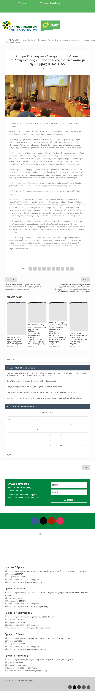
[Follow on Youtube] (51, 521)
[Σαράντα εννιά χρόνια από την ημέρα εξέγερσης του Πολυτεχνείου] (16, 303)
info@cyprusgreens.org (69, 3)
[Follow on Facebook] (35, 521)
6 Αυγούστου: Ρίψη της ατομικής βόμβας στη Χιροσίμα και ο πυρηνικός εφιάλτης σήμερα (44, 398)
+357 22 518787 (33, 3)
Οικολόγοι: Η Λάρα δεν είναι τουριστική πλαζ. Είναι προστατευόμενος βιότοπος (41, 392)
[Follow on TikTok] (88, 687)
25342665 (23, 601)
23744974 (23, 622)
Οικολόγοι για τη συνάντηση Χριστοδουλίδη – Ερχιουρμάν (31, 381)
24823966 (19, 662)
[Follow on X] (43, 521)
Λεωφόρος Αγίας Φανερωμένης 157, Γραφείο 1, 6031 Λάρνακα (49, 660)
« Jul (9, 454)
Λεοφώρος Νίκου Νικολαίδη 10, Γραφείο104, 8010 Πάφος (48, 638)
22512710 (23, 577)
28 (61, 445)
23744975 (19, 620)
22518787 (19, 574)
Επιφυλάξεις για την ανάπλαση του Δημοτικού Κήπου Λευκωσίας (34, 387)
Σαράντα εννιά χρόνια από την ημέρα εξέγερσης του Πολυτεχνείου (15, 340)
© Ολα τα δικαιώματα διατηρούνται (22, 680)
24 (13, 445)
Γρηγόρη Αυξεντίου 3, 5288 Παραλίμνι (40, 617)
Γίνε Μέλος (48, 10)
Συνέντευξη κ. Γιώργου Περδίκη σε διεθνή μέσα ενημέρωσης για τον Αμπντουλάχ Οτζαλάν (78, 338)
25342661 (19, 598)
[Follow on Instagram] (60, 521)
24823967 (23, 665)
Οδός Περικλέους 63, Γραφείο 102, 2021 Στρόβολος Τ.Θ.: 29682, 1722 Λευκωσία (56, 571)
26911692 (19, 641)
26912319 (23, 644)
